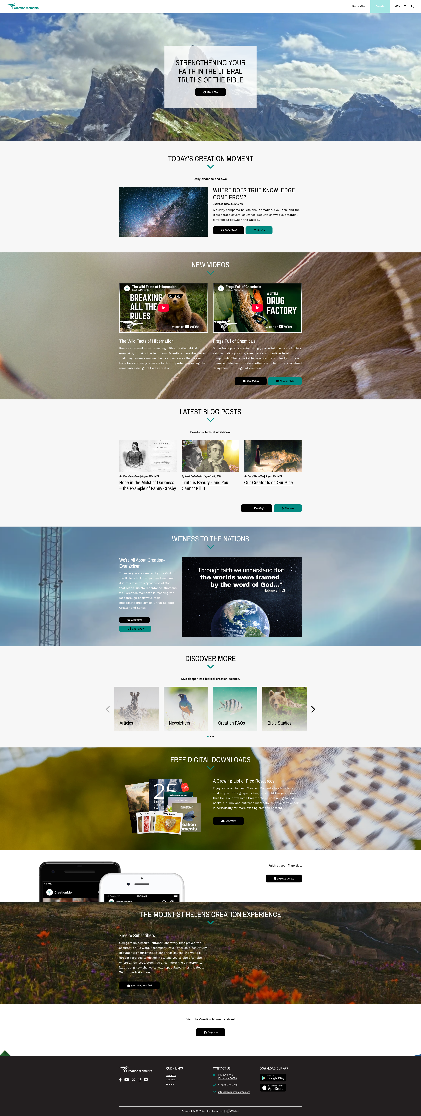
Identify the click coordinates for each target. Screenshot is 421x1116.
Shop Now (212, 1032)
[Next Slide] (313, 709)
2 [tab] (210, 736)
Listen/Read (230, 230)
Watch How (212, 92)
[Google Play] (273, 1077)
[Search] (412, 6)
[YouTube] (126, 1079)
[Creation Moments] (23, 6)
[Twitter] (133, 1079)
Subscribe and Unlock (141, 985)
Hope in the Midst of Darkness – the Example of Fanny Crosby (147, 485)
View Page (230, 821)
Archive (261, 230)
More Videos (252, 381)
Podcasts (289, 508)
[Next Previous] (108, 709)
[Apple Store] (273, 1087)
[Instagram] (139, 1079)
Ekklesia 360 (232, 1111)
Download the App (285, 878)
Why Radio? (137, 629)
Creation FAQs (286, 381)
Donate (170, 1084)
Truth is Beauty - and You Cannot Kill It (205, 485)
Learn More (136, 620)
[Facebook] (120, 1079)
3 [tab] (213, 736)
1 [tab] (208, 736)
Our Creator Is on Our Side (268, 482)
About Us (171, 1075)
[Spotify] (146, 1079)
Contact (170, 1079)
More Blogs (258, 508)
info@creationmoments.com (234, 1092)
